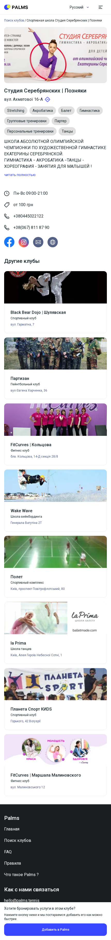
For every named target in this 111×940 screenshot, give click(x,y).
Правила (12, 863)
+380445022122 (28, 216)
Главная (11, 829)
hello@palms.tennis (21, 900)
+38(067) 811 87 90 (31, 227)
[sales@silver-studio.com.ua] (38, 242)
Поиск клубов (17, 840)
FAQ (8, 851)
